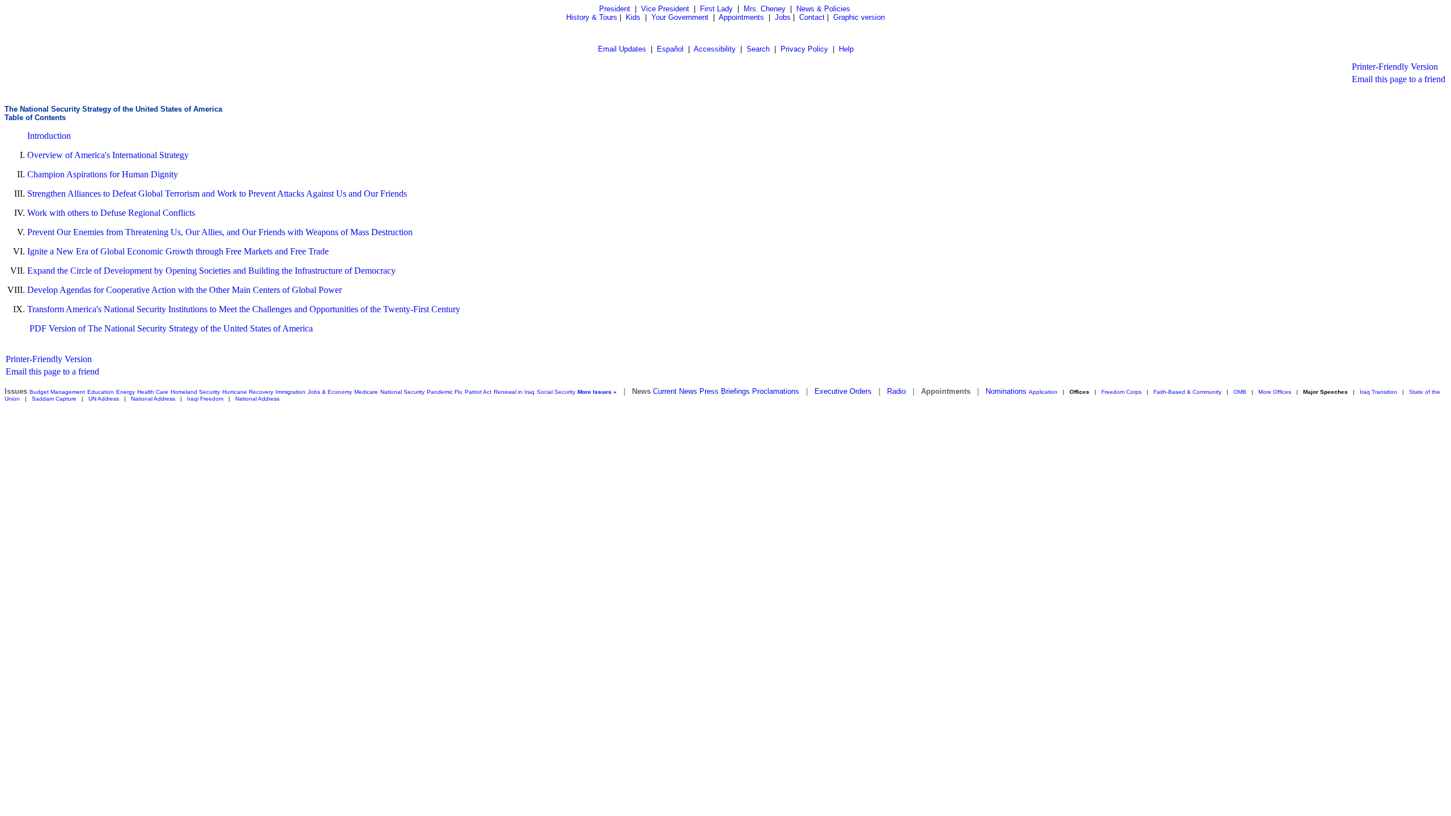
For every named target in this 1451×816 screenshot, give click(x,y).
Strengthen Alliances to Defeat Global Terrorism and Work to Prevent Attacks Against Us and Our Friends (217, 193)
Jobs (783, 17)
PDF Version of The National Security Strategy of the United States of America (171, 328)
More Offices (1274, 392)
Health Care (152, 392)
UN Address (103, 399)
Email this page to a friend (1398, 79)
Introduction (49, 136)
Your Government (679, 17)
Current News (675, 391)
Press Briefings (724, 391)
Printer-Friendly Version (1395, 66)
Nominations (1006, 391)
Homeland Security (195, 392)
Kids (633, 17)
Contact (812, 17)
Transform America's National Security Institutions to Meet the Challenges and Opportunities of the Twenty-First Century (243, 309)
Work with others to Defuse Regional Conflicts (111, 213)
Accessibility (715, 49)
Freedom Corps (1121, 392)
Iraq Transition (1378, 392)
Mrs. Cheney (765, 9)
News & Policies (823, 9)
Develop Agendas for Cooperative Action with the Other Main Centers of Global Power (184, 290)
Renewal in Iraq (514, 392)
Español (670, 49)
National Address (153, 399)
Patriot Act (478, 392)
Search (758, 49)
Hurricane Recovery (247, 392)
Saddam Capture (54, 399)
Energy (125, 392)
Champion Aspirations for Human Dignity (102, 174)
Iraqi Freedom (205, 399)
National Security (402, 392)
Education (100, 392)
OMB (1239, 392)
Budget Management (57, 392)
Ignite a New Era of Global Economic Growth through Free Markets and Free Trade (178, 251)
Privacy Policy (804, 49)
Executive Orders (843, 391)
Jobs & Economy (330, 392)
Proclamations (775, 391)
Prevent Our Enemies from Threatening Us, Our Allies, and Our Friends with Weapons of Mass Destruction (220, 232)
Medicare (366, 392)
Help (846, 49)
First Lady (716, 9)
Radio (896, 391)
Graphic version (859, 17)
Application (1043, 392)
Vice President (665, 9)
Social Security (556, 392)
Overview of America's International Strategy (108, 155)
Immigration (290, 392)
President (614, 9)
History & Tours (591, 17)
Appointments (741, 17)
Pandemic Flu (445, 392)
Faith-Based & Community (1188, 392)
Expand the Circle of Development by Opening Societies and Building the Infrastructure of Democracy (211, 270)
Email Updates (622, 49)
